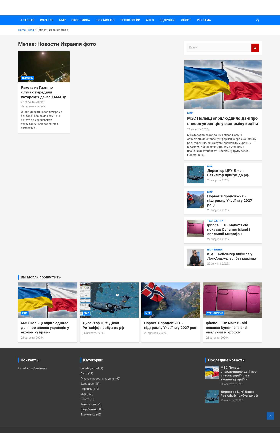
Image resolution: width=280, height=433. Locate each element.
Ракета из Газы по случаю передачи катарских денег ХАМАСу (43, 92)
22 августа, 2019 (31, 102)
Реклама (204, 20)
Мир (62, 20)
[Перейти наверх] (270, 416)
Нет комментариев (33, 106)
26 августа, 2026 (197, 129)
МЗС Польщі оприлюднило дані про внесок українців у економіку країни (45, 327)
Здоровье (167, 20)
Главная (27, 20)
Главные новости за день (98, 378)
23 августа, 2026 (217, 210)
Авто (150, 20)
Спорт (186, 20)
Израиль (47, 20)
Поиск (255, 48)
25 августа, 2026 (217, 180)
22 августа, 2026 (217, 239)
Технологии (130, 20)
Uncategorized (90, 368)
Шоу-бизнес (105, 20)
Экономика (80, 20)
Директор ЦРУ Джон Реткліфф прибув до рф (228, 172)
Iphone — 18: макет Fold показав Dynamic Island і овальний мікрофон (228, 229)
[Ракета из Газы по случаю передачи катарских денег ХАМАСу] (44, 67)
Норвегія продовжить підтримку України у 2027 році (229, 200)
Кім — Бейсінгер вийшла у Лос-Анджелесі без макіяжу (232, 256)
